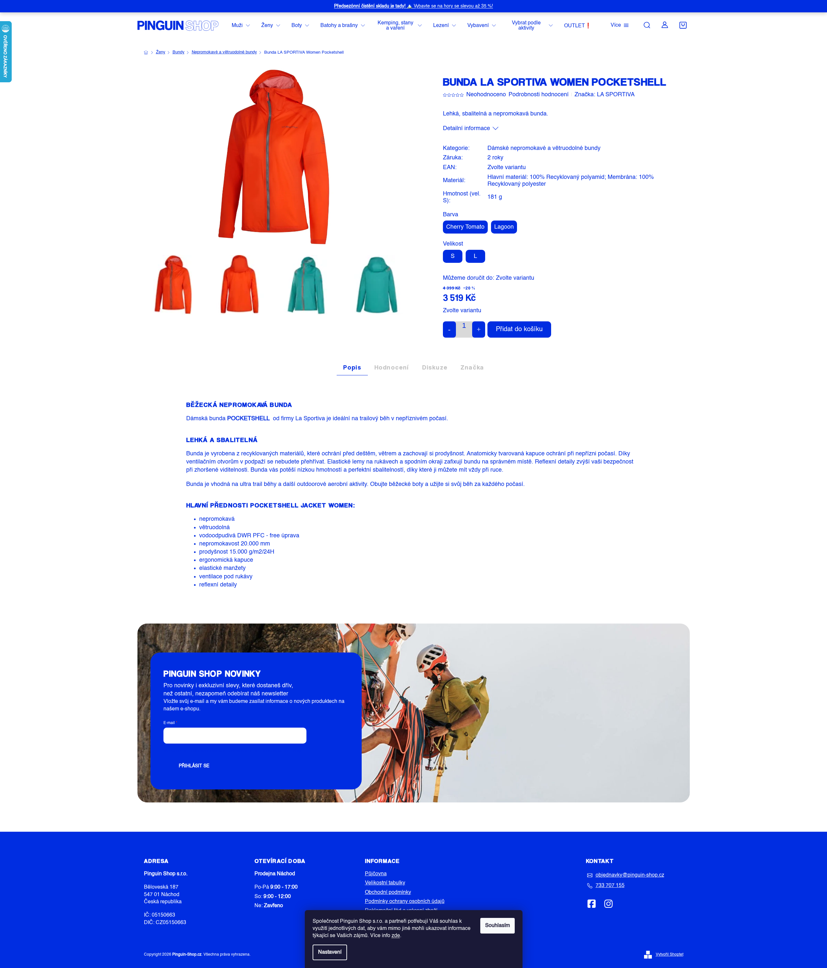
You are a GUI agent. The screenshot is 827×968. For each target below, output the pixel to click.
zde (396, 935)
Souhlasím (497, 925)
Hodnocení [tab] (391, 367)
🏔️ (413, 6)
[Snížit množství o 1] (449, 329)
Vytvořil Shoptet (669, 955)
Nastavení (330, 952)
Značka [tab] (472, 367)
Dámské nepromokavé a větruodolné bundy (544, 148)
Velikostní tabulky (385, 883)
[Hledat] (646, 25)
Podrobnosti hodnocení (539, 95)
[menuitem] (241, 26)
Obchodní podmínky (388, 892)
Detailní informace (466, 128)
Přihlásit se (194, 766)
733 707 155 (610, 885)
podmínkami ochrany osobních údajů (264, 751)
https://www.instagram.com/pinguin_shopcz (608, 903)
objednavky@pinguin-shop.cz (630, 875)
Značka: (605, 95)
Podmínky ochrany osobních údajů (405, 901)
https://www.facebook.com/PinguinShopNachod (592, 903)
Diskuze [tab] (434, 367)
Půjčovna (376, 874)
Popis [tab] (352, 367)
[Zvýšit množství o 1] (478, 329)
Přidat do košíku (519, 329)
